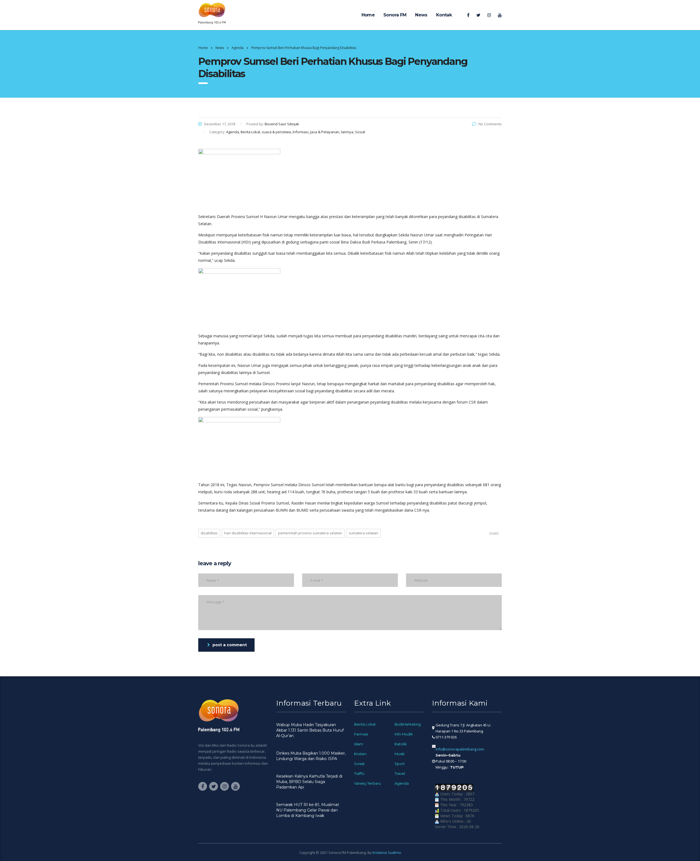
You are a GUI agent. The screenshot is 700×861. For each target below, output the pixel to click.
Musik (400, 754)
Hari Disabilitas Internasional (248, 532)
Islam (358, 744)
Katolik (401, 744)
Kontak (444, 15)
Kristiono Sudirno (386, 852)
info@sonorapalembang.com (460, 749)
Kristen (360, 754)
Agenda (402, 783)
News (421, 15)
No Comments (490, 123)
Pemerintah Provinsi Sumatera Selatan (310, 532)
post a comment (229, 644)
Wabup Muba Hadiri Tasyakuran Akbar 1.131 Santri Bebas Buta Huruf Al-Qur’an (310, 730)
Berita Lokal (364, 724)
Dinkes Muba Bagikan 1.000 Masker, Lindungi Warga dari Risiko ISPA (311, 756)
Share (494, 533)
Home (368, 15)
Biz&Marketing (408, 724)
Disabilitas (209, 532)
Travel (400, 773)
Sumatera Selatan (363, 532)
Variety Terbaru (367, 783)
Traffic (359, 773)
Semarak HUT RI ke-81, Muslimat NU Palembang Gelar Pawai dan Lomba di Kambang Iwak (307, 810)
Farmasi (361, 734)
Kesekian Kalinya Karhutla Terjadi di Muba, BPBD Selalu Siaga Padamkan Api (309, 782)
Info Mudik (404, 734)
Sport (400, 763)
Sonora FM (394, 15)
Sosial (359, 763)
